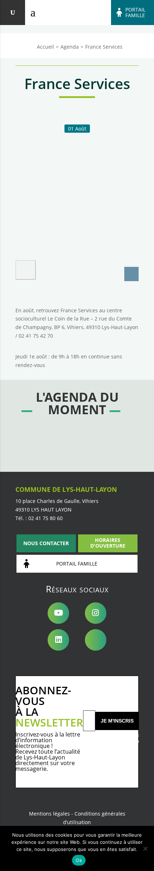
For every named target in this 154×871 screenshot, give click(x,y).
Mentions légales (49, 813)
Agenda (70, 46)
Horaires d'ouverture (107, 543)
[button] (25, 270)
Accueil (45, 46)
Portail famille (135, 12)
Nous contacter (46, 543)
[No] (145, 848)
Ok (79, 860)
